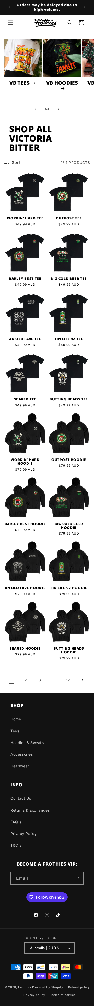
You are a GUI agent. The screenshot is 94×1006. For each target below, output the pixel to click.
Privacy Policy (23, 833)
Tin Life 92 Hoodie (68, 588)
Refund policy (79, 987)
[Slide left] (35, 109)
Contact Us (20, 798)
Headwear (19, 766)
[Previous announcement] (9, 7)
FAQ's (15, 822)
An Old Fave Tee (25, 339)
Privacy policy (34, 995)
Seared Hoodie (25, 648)
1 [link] (12, 680)
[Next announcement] (84, 7)
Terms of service (63, 995)
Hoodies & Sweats (27, 742)
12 (68, 680)
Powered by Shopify (47, 987)
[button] (10, 22)
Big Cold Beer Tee (69, 278)
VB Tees (19, 83)
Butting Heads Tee (69, 399)
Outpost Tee (69, 218)
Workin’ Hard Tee (25, 218)
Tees (14, 731)
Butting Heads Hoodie (69, 650)
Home (15, 719)
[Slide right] (58, 109)
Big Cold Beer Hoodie (69, 526)
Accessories (21, 754)
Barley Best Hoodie (25, 524)
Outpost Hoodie (68, 460)
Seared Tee (25, 399)
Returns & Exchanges (30, 810)
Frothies (24, 987)
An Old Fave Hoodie (25, 588)
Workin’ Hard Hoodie (25, 461)
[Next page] (82, 680)
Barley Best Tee (25, 278)
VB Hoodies (62, 83)
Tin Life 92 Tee (69, 339)
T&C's (15, 845)
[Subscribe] (77, 878)
